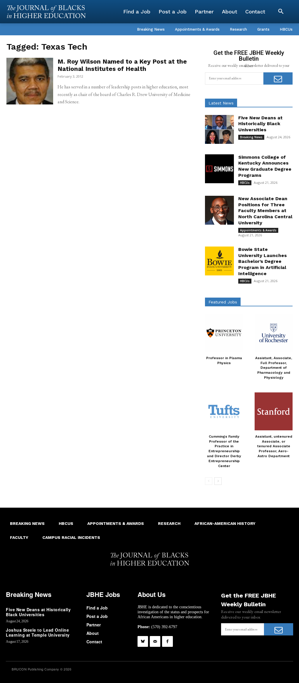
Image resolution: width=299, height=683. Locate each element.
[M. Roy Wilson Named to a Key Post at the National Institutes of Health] (29, 81)
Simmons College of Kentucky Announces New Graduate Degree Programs (264, 166)
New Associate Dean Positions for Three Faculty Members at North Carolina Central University (265, 211)
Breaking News (251, 137)
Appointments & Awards (258, 230)
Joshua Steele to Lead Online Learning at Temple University (38, 632)
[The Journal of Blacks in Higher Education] (46, 11)
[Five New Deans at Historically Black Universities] (219, 129)
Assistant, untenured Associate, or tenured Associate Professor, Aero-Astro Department (273, 446)
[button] (281, 11)
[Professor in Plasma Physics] (224, 333)
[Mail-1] (155, 641)
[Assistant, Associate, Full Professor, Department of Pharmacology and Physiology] (274, 333)
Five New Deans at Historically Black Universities (260, 124)
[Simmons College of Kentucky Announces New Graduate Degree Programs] (219, 168)
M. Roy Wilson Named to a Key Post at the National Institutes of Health (122, 65)
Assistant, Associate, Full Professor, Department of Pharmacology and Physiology (273, 368)
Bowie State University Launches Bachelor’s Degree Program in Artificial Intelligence (262, 261)
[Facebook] (167, 641)
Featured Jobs (222, 302)
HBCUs (245, 183)
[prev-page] (208, 481)
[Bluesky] (143, 641)
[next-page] (218, 481)
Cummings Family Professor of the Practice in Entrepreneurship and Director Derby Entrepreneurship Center (224, 451)
